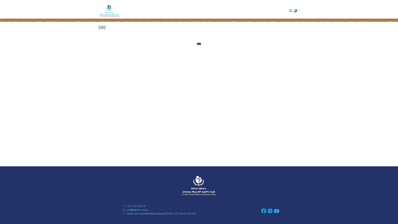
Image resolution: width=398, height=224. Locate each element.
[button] (109, 11)
